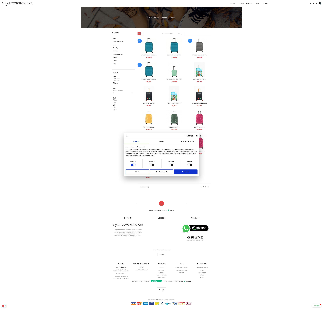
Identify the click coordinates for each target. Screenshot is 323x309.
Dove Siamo (161, 270)
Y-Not (116, 83)
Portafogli (115, 48)
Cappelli (115, 57)
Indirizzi (202, 275)
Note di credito (202, 272)
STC (157, 300)
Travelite (117, 80)
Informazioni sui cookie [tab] (187, 141)
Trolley (115, 60)
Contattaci (161, 272)
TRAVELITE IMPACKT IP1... (148, 127)
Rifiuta (137, 172)
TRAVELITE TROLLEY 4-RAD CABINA (174, 79)
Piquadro (117, 78)
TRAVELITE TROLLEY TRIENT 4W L (149, 55)
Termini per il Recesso (181, 270)
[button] (311, 3)
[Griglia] (139, 33)
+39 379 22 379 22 (195, 237)
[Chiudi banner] (197, 135)
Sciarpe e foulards (118, 54)
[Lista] (142, 33)
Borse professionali (118, 41)
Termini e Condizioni (161, 275)
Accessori (115, 32)
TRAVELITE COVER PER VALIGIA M (174, 103)
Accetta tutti (185, 172)
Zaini (114, 44)
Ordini (202, 270)
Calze (114, 63)
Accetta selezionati (161, 172)
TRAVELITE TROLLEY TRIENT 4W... (174, 55)
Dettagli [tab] (161, 141)
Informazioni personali (202, 267)
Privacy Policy (161, 277)
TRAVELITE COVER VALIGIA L (199, 79)
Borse (114, 38)
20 (115, 100)
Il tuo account (202, 264)
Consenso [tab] (136, 141)
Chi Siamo (161, 267)
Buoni (201, 277)
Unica (116, 110)
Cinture (115, 51)
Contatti (181, 272)
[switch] (152, 165)
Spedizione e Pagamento (181, 267)
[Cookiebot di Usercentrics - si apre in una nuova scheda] (185, 136)
